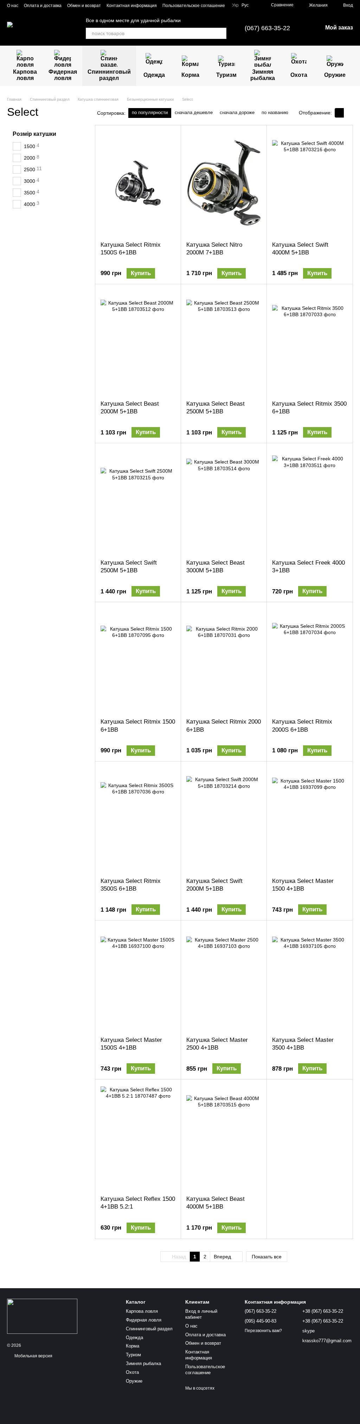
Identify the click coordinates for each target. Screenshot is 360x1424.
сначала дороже (237, 112)
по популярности (150, 112)
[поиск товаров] (220, 33)
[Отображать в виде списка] (348, 113)
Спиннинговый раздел (109, 75)
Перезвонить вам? (263, 1330)
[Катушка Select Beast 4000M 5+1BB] (223, 1137)
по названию (275, 112)
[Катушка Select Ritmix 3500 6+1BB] (309, 342)
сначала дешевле (194, 112)
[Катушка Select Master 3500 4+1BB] (309, 978)
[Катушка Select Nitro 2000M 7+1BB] (223, 183)
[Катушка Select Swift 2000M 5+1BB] (223, 819)
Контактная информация (132, 5)
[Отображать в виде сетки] (339, 113)
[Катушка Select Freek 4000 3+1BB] (309, 501)
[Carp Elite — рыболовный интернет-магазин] (42, 1315)
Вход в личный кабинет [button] (201, 1314)
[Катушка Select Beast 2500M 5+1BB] (223, 342)
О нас (12, 5)
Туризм (226, 75)
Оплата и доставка (43, 5)
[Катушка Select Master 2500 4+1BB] (223, 978)
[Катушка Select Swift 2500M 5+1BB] (138, 501)
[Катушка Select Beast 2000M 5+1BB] (138, 342)
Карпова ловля (25, 75)
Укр (235, 5)
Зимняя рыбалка (262, 75)
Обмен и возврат (84, 5)
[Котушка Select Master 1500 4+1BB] (309, 819)
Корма (190, 75)
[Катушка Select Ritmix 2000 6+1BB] (223, 660)
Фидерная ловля (63, 75)
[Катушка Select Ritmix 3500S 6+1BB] (138, 819)
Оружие (335, 75)
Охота (298, 75)
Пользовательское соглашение (193, 5)
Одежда (154, 75)
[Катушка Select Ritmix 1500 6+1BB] (138, 660)
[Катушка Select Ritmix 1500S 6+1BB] (138, 183)
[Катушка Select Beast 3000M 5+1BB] (223, 501)
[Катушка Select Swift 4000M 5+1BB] (309, 183)
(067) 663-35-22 (267, 28)
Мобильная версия (32, 1355)
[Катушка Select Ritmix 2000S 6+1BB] (309, 660)
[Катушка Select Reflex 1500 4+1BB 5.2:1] (138, 1137)
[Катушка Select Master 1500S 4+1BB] (138, 978)
